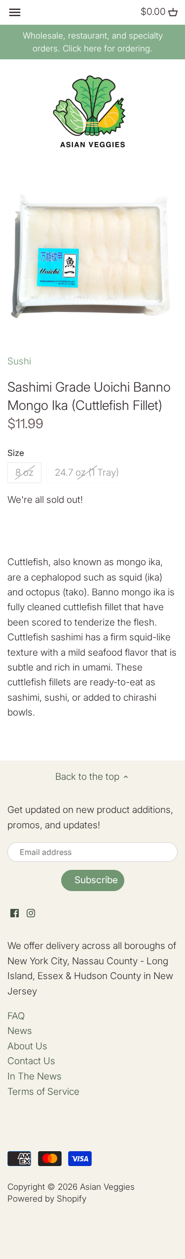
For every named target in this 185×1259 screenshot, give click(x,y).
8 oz (24, 472)
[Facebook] (14, 913)
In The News (34, 1076)
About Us (27, 1046)
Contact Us (31, 1061)
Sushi (19, 361)
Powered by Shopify (46, 1198)
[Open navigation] (14, 12)
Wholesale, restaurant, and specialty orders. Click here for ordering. (93, 42)
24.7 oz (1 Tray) (87, 472)
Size (15, 453)
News (19, 1030)
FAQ (16, 1016)
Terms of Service (43, 1091)
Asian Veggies (107, 1186)
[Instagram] (31, 913)
